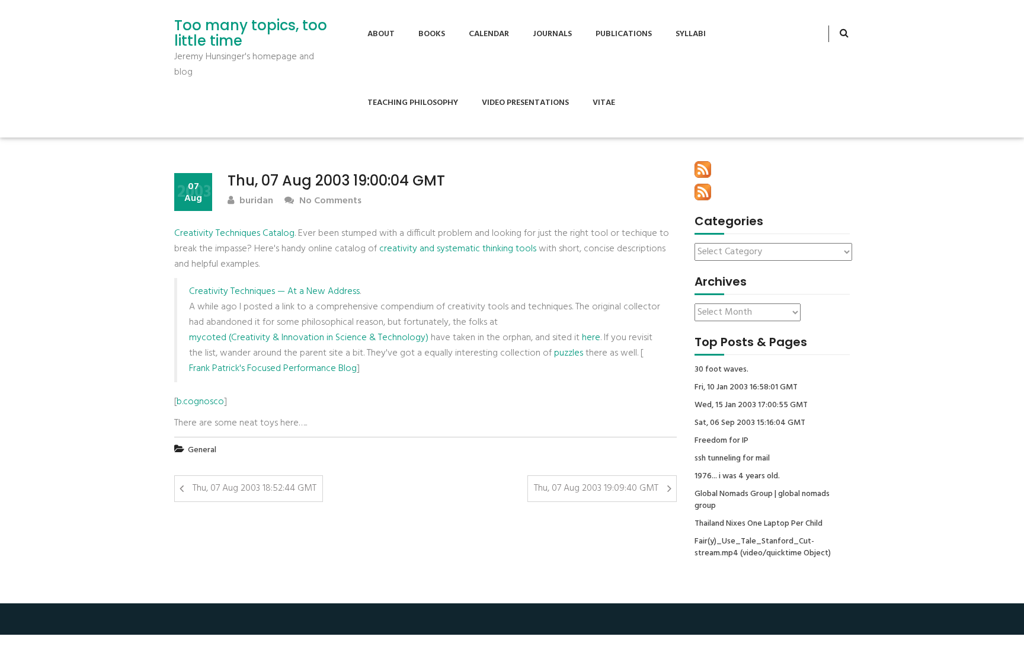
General (202, 450)
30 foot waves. (721, 370)
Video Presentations (525, 103)
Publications (624, 34)
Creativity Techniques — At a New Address (274, 291)
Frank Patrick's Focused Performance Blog (273, 368)
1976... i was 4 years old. (737, 476)
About (381, 34)
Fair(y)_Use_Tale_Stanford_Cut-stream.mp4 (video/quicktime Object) (763, 547)
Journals (552, 34)
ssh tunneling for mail (732, 459)
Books (431, 34)
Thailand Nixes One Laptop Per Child (759, 524)
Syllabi (691, 34)
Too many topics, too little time (250, 33)
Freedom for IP (721, 441)
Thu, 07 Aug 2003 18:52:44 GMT (254, 488)
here (591, 338)
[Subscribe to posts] (703, 169)
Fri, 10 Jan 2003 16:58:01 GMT (746, 388)
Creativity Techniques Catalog (234, 233)
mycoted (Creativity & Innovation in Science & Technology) (308, 338)
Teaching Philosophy (412, 103)
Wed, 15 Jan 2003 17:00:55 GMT (751, 405)
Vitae (604, 103)
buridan (255, 201)
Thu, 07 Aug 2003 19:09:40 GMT (596, 488)
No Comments (329, 201)
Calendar (489, 34)
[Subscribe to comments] (703, 192)
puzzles (568, 353)
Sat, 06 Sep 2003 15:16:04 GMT (750, 423)
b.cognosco (200, 402)
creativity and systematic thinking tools (457, 249)
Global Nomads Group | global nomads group (762, 500)
